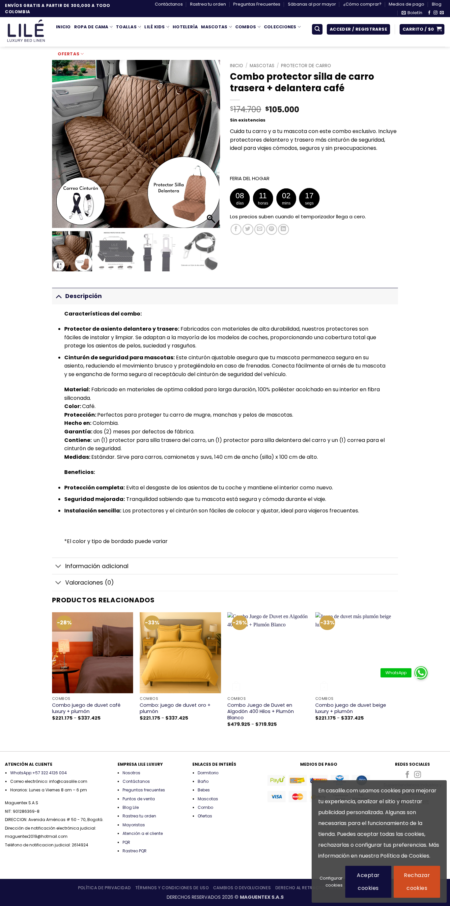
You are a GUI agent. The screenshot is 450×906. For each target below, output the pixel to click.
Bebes (204, 790)
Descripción (83, 296)
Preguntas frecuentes (144, 790)
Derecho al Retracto (300, 888)
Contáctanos (169, 4)
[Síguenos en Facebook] (429, 13)
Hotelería (185, 27)
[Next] (396, 681)
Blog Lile (131, 807)
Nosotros (131, 773)
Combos (245, 27)
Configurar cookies (331, 881)
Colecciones (280, 27)
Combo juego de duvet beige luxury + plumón (350, 708)
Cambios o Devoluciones (242, 888)
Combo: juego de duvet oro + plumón (175, 708)
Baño (203, 781)
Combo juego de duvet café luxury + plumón (86, 708)
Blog (436, 4)
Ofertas (68, 54)
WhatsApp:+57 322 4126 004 (38, 773)
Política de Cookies (404, 856)
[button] (412, 13)
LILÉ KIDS (154, 27)
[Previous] (52, 681)
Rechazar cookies (417, 881)
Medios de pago (406, 4)
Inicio (63, 27)
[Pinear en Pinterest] (271, 229)
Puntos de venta (139, 799)
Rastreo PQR (135, 851)
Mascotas (214, 27)
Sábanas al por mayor (312, 4)
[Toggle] (58, 296)
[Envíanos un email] (442, 13)
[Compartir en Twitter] (247, 229)
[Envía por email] (259, 229)
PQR (126, 842)
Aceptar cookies (368, 881)
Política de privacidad (104, 888)
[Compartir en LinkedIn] (283, 229)
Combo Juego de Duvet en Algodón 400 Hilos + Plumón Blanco (260, 711)
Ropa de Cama (91, 27)
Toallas (126, 27)
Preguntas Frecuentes (256, 4)
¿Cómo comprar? (362, 4)
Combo (205, 807)
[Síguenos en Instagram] (435, 13)
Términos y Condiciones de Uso (172, 888)
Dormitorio (208, 773)
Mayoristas (134, 825)
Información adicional (96, 566)
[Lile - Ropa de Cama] (25, 32)
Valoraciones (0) (89, 583)
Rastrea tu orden (208, 4)
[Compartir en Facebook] (236, 229)
